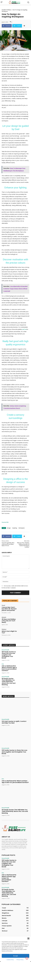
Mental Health (5, 649)
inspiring (14, 528)
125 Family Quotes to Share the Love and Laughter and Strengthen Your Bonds (9, 655)
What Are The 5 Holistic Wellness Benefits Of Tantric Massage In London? (23, 545)
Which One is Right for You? (9, 632)
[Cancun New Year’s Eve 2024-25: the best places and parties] (23, 609)
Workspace (22, 528)
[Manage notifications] (27, 958)
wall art (24, 329)
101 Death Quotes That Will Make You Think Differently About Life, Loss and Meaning (8, 682)
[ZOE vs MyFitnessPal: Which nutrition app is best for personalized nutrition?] (23, 668)
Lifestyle (4, 617)
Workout (4, 629)
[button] (28, 938)
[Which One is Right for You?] (23, 633)
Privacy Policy (20, 959)
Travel (3, 605)
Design (9, 528)
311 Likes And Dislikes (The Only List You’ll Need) (9, 620)
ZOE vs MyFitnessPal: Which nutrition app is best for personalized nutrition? (9, 668)
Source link (5, 522)
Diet (3, 664)
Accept (15, 956)
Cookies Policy (10, 959)
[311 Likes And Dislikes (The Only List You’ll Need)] (23, 621)
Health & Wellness (6, 9)
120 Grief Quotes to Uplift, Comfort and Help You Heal (14, 722)
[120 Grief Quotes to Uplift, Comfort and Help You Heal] (15, 709)
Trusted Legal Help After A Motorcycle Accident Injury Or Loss (8, 544)
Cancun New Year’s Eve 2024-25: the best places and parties (9, 608)
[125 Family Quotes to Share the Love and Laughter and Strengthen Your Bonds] (23, 653)
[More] (24, 25)
